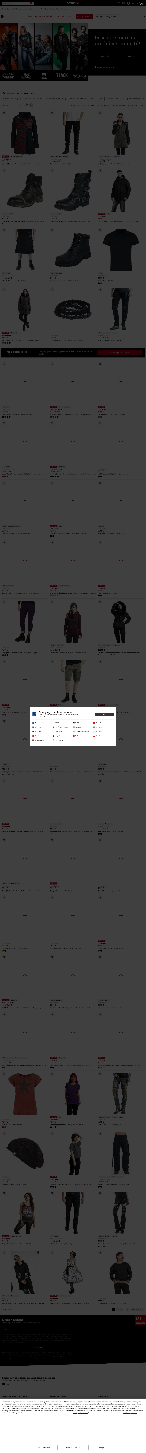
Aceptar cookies (44, 1447)
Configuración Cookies (80, 1413)
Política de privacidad (130, 1413)
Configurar (102, 1447)
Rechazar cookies (73, 1447)
